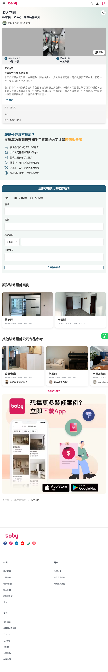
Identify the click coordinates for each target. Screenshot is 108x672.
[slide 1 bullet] (48, 52)
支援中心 (7, 577)
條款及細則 (8, 583)
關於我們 (7, 571)
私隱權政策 (8, 596)
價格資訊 (7, 622)
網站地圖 (7, 659)
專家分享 (7, 640)
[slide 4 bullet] (54, 52)
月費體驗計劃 (59, 583)
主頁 (7, 500)
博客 (5, 602)
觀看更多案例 (54, 391)
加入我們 (7, 590)
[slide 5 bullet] (56, 52)
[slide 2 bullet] (50, 52)
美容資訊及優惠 (9, 628)
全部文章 (7, 634)
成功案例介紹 (20, 500)
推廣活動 (7, 653)
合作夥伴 (7, 647)
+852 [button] (10, 241)
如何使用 (57, 571)
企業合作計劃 (59, 577)
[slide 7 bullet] (60, 52)
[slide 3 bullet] (52, 52)
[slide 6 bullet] (58, 52)
